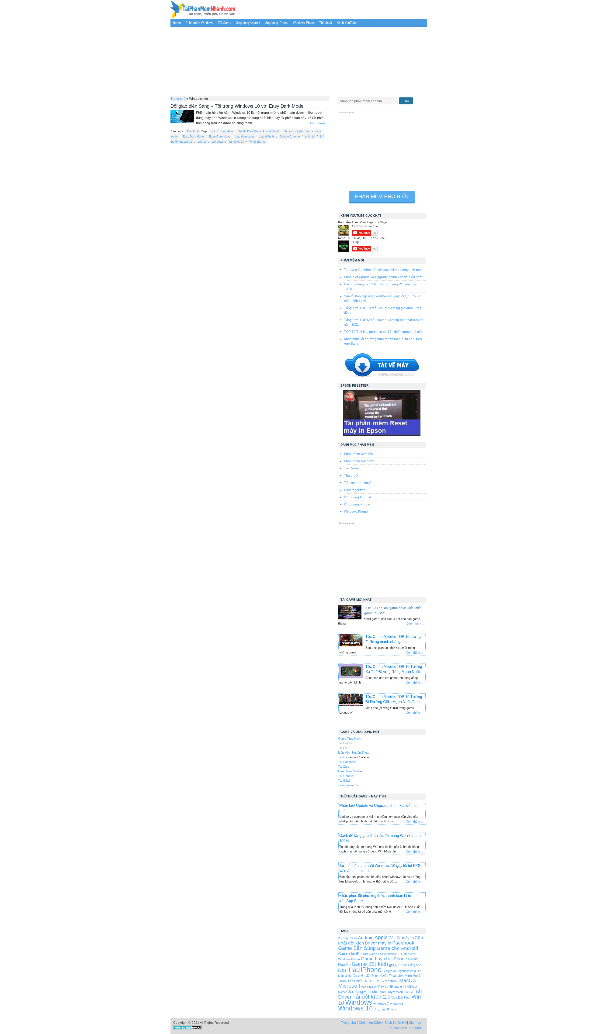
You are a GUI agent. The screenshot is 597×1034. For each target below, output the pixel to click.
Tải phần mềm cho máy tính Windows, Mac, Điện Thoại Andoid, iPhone (202, 9)
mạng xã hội (402, 986)
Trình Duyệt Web (390, 992)
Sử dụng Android (362, 991)
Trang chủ (177, 98)
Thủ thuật (325, 22)
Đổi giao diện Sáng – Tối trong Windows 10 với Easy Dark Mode (236, 106)
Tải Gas (343, 757)
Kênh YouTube (347, 22)
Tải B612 (344, 780)
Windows (217, 141)
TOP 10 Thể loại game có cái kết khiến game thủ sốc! (383, 331)
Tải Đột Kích (346, 743)
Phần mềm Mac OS (358, 454)
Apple (381, 937)
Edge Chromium (219, 136)
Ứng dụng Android (248, 22)
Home (177, 22)
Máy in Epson (368, 986)
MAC (380, 981)
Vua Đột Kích (401, 997)
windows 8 (396, 1003)
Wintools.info (257, 141)
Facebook (403, 942)
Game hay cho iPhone (384, 958)
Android (366, 937)
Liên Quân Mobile (350, 771)
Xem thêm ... (319, 123)
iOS (342, 970)
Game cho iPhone (353, 954)
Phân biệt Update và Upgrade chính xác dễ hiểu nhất (383, 277)
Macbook (391, 981)
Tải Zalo (343, 766)
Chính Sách (383, 1022)
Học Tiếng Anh (411, 965)
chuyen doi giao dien (297, 131)
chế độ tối (272, 131)
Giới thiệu (366, 1022)
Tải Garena (345, 776)
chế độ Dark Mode (249, 131)
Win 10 (202, 141)
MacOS (407, 980)
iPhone (371, 969)
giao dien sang (244, 136)
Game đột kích (370, 964)
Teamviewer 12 (348, 785)
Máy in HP (385, 986)
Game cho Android (397, 948)
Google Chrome (290, 136)
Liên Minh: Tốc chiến (351, 975)
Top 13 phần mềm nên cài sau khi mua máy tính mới (383, 269)
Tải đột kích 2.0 (371, 996)
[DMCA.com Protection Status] (187, 1029)
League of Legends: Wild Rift (401, 971)
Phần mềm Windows (199, 22)
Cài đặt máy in (401, 938)
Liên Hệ (400, 1022)
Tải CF (409, 992)
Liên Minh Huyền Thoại (353, 752)
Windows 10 (236, 141)
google (394, 964)
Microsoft (349, 986)
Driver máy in (378, 943)
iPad (353, 969)
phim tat (310, 136)
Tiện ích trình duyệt (358, 482)
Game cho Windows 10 (384, 954)
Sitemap (415, 1022)
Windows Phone (304, 22)
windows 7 (381, 1003)
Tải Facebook (347, 762)
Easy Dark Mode (193, 136)
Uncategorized (354, 490)
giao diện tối (266, 136)
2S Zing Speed (347, 938)
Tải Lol (342, 748)
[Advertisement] (299, 61)
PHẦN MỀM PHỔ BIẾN (382, 196)
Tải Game (224, 22)
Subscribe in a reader (405, 1028)
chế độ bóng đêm (222, 131)
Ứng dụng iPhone (276, 22)
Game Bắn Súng (357, 948)
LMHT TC (370, 980)
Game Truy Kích (349, 738)
